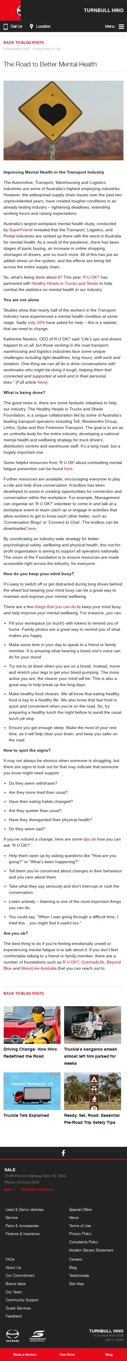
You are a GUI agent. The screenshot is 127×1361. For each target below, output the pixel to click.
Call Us (16, 26)
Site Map (76, 1283)
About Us (13, 1267)
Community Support (22, 1299)
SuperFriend (20, 229)
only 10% (36, 322)
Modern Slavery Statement (91, 1250)
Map (8, 1190)
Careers (75, 1259)
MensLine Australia (39, 968)
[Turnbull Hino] (10, 10)
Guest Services (18, 1308)
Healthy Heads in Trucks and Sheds (65, 283)
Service (12, 1217)
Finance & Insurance (23, 1233)
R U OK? (91, 277)
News (74, 1217)
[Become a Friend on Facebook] (63, 1153)
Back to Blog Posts (24, 43)
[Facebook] (6, 40)
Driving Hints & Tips (47, 49)
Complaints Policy (83, 1241)
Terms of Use (80, 1225)
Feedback (14, 1316)
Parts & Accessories (22, 1225)
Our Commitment (20, 1275)
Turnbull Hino (103, 10)
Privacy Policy (80, 1233)
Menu (110, 26)
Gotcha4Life (93, 962)
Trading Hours (36, 1190)
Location (43, 26)
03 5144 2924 (28, 1182)
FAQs (10, 1259)
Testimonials (79, 1275)
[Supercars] (37, 1337)
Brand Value (16, 1283)
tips (87, 839)
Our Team (14, 1292)
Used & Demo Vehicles (24, 1209)
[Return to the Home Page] (13, 1337)
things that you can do (55, 606)
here (42, 382)
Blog (72, 1267)
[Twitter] (11, 40)
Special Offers (80, 1209)
